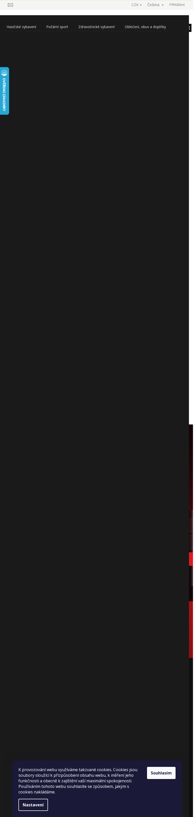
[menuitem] (21, 27)
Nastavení (33, 805)
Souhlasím (161, 773)
